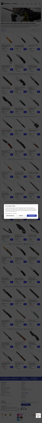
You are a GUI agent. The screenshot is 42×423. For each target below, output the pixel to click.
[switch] (38, 416)
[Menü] (40, 414)
